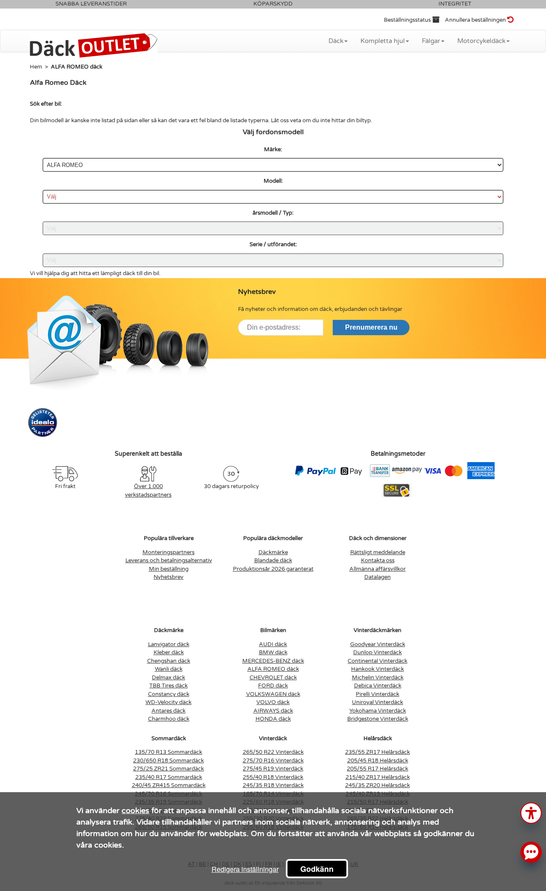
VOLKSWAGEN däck (273, 694)
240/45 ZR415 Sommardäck (169, 785)
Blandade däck (273, 560)
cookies (135, 810)
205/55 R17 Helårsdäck (377, 768)
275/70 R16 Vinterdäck (273, 760)
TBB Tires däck (168, 685)
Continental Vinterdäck (377, 661)
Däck (335, 41)
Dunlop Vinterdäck (377, 652)
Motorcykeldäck (481, 41)
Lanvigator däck (168, 644)
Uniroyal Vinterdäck (377, 702)
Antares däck (168, 710)
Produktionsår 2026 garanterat (273, 569)
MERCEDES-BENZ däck (273, 661)
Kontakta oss (378, 560)
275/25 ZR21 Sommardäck (168, 768)
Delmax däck (168, 677)
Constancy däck (168, 694)
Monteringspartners (168, 552)
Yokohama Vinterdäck (377, 710)
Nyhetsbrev (168, 577)
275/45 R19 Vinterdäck (273, 768)
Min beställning (169, 569)
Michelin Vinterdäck (378, 677)
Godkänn (317, 868)
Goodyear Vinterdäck (377, 644)
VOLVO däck (273, 702)
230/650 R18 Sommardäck (168, 760)
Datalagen (377, 577)
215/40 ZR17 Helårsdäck (378, 777)
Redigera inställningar (245, 869)
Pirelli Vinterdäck (377, 694)
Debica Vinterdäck (377, 685)
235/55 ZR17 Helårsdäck (377, 752)
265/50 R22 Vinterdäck (273, 752)
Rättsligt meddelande (377, 552)
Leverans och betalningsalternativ (168, 560)
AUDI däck (273, 644)
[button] (531, 812)
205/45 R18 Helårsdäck (377, 760)
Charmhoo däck (168, 719)
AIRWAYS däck (273, 710)
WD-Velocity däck (168, 702)
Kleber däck (169, 652)
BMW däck (273, 652)
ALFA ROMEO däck (273, 669)
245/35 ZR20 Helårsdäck (377, 785)
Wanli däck (169, 669)
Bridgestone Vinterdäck (377, 719)
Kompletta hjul (382, 41)
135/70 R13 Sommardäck (168, 752)
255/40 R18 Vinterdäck (273, 777)
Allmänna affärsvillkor (377, 569)
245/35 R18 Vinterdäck (273, 785)
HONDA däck (273, 719)
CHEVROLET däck (273, 677)
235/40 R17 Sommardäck (168, 777)
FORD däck (273, 685)
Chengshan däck (168, 661)
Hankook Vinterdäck (377, 669)
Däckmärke (273, 552)
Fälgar (431, 41)
